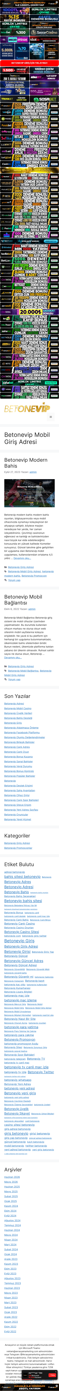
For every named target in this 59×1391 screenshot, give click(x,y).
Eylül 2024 (10, 1215)
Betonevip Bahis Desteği (18, 718)
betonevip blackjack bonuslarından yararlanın (20, 909)
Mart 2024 (10, 1244)
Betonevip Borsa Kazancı (18, 756)
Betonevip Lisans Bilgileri (18, 991)
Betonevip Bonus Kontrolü (19, 771)
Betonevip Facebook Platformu (22, 732)
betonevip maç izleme (20, 1000)
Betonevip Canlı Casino (19, 923)
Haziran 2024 (12, 1230)
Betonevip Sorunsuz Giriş (35, 1047)
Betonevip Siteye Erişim (17, 805)
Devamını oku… (22, 558)
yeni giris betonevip (43, 1149)
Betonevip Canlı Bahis (16, 919)
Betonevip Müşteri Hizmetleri (17, 1015)
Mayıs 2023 (11, 1292)
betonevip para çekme (19, 1035)
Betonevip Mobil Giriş (14, 1008)
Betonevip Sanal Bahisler (18, 761)
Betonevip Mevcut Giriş (15, 1004)
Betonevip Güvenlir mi (18, 976)
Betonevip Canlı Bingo (40, 920)
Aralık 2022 (10, 1317)
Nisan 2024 (11, 1239)
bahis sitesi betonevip (22, 876)
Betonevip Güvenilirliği (14, 969)
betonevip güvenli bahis (15, 973)
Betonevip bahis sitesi (23, 901)
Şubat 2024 (11, 1249)
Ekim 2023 (10, 1268)
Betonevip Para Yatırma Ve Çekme (20, 1031)
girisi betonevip (40, 1133)
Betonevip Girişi (17, 951)
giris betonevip (16, 1133)
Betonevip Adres (17, 882)
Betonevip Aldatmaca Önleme (21, 727)
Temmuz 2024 (12, 1225)
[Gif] (29, 170)
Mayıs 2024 (11, 1235)
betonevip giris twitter (34, 935)
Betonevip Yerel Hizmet (17, 819)
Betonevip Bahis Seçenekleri (20, 896)
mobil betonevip (14, 1145)
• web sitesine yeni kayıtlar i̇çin (15, 1154)
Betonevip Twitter (41, 1072)
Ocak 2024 (10, 1254)
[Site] (29, 106)
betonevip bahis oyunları (39, 893)
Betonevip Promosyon (34, 575)
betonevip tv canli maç (16, 1062)
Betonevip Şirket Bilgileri (42, 1113)
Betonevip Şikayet (17, 1113)
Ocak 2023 (10, 1312)
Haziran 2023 (12, 1288)
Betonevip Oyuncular (16, 814)
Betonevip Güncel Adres (23, 961)
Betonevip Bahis (16, 892)
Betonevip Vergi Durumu (18, 766)
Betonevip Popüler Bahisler (19, 776)
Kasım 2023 (11, 1264)
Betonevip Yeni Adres (17, 1084)
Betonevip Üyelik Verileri (18, 713)
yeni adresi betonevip (17, 1149)
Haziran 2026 (12, 1177)
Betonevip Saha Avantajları (19, 790)
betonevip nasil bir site (43, 1015)
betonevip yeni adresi (19, 1088)
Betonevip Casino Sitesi (21, 932)
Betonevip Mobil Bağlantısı (23, 600)
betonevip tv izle (15, 1072)
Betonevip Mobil (34, 1004)
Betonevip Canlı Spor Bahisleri (21, 800)
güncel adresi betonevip (40, 1138)
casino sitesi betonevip (19, 1125)
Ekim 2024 (10, 1210)
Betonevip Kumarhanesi (17, 988)
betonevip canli (32, 912)
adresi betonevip (14, 872)
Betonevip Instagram (14, 981)
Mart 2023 (10, 1302)
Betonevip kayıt (34, 980)
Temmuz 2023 (12, 1283)
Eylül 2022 (10, 1331)
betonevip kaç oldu (14, 984)
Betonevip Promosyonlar (18, 848)
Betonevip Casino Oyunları (19, 927)
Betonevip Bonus (13, 912)
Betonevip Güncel (16, 956)
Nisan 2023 (11, 1297)
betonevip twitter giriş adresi (15, 1076)
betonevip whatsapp (17, 1080)
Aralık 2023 (10, 1259)
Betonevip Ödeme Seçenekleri (18, 1104)
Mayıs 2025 (11, 1191)
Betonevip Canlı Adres (17, 747)
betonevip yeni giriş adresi (16, 1097)
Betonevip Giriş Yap (43, 951)
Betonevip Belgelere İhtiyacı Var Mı (20, 905)
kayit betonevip (35, 1141)
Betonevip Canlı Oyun (16, 751)
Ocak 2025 (10, 1201)
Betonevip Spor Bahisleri (19, 1054)
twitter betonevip (36, 1145)
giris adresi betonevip (17, 1128)
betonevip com (12, 935)
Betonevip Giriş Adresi (21, 567)
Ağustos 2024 (12, 1220)
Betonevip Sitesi (13, 1047)
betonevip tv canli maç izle (26, 1067)
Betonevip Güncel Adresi (20, 965)
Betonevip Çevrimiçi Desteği (17, 1101)
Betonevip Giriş (13, 722)
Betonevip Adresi (14, 703)
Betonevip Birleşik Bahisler (19, 742)
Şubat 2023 (11, 1307)
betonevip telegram (15, 1059)
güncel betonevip (15, 1141)
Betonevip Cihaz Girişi (17, 795)
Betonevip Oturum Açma (15, 1023)
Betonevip (10, 780)
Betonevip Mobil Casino (17, 708)
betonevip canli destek (15, 916)
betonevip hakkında (44, 977)
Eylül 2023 (10, 1273)
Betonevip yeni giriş (20, 1093)
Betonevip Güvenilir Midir (38, 969)
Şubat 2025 (11, 1196)
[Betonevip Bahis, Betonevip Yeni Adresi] (27, 407)
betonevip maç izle (16, 995)
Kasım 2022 (11, 1321)
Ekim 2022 (10, 1326)
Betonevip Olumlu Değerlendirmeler (24, 737)
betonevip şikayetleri (14, 1121)
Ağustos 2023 (12, 1278)
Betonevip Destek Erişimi (18, 785)
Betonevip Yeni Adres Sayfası (21, 809)
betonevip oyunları (37, 1023)
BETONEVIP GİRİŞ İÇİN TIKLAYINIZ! (29, 63)
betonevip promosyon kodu (21, 1043)
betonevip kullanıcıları (37, 984)
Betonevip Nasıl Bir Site (20, 1019)
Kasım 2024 (11, 1206)
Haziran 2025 (12, 1186)
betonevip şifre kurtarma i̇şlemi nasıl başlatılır (21, 1118)
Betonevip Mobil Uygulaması (17, 1011)
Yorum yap (14, 580)
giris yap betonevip (16, 1137)
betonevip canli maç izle (38, 916)
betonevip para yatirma (21, 1027)
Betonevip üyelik (16, 1109)
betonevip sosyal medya (15, 1051)
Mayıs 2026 (11, 1181)
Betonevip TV (36, 1058)
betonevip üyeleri (42, 1104)
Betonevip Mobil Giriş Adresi (24, 571)
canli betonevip (32, 1121)
